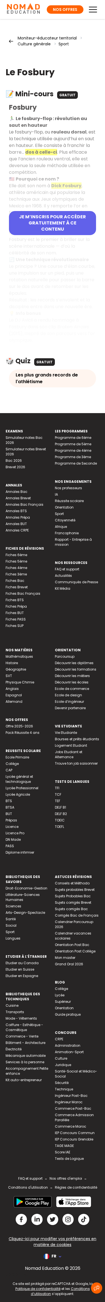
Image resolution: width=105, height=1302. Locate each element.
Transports (15, 1012)
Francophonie (67, 533)
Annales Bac (16, 491)
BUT (9, 813)
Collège (12, 763)
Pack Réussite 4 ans (22, 732)
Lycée (59, 995)
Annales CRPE (17, 530)
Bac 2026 (14, 460)
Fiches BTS (15, 600)
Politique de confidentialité (37, 1288)
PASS (10, 846)
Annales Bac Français (24, 504)
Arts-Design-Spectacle (25, 912)
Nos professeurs (68, 488)
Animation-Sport (69, 1052)
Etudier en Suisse (20, 969)
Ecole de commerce (72, 688)
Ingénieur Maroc (69, 1102)
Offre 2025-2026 (19, 726)
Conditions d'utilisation (28, 1187)
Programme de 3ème (73, 457)
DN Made (13, 839)
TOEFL (59, 826)
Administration (67, 1045)
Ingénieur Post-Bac (71, 1095)
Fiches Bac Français (23, 593)
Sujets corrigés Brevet (73, 902)
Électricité (14, 1049)
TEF (57, 800)
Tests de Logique (69, 1158)
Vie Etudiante (66, 732)
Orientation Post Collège (75, 951)
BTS (9, 800)
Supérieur (63, 1001)
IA (56, 494)
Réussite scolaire (69, 500)
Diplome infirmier (20, 852)
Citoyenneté (65, 520)
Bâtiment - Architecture (25, 1042)
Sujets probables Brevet (75, 889)
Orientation (64, 507)
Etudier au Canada (22, 963)
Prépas (11, 820)
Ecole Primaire (17, 757)
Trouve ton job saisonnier (76, 763)
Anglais (12, 688)
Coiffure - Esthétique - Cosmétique (24, 1027)
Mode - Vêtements (21, 1018)
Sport (64, 44)
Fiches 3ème (16, 574)
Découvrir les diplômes (74, 663)
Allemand (14, 701)
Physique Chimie (20, 682)
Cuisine (12, 1005)
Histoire (12, 663)
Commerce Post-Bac (73, 1108)
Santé (11, 919)
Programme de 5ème (73, 444)
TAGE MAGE (64, 1145)
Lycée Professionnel (22, 788)
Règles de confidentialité (76, 1187)
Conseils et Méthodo (72, 883)
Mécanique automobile (26, 1055)
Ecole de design (68, 695)
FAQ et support (67, 569)
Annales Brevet (18, 498)
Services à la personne (25, 1062)
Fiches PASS (16, 619)
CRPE (59, 1039)
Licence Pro (15, 833)
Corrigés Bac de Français (77, 915)
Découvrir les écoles (71, 682)
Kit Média (62, 588)
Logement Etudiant (71, 745)
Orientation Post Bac (72, 944)
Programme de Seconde (76, 463)
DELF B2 (61, 813)
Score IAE (62, 1152)
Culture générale (34, 44)
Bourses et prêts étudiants (77, 739)
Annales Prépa (18, 517)
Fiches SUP (15, 625)
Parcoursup (64, 656)
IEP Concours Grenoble (74, 1139)
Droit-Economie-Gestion (26, 888)
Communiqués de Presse (76, 582)
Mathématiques (19, 656)
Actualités (63, 575)
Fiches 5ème (16, 561)
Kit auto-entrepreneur (24, 1080)
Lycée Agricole (18, 794)
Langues (13, 938)
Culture (61, 1058)
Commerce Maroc (70, 1126)
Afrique (61, 526)
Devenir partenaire (70, 708)
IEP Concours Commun (75, 1132)
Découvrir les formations (75, 669)
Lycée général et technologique (19, 779)
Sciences (13, 906)
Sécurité (62, 1082)
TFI (57, 788)
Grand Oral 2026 (69, 964)
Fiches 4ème (16, 567)
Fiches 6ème (16, 554)
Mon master (65, 957)
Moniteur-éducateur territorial (47, 38)
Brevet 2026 (15, 467)
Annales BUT (16, 523)
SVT (9, 675)
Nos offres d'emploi (66, 1178)
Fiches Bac (15, 580)
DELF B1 (60, 807)
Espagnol (14, 695)
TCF (58, 794)
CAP (9, 770)
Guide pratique (68, 1014)
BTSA (10, 807)
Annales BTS (16, 511)
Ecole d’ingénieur (69, 701)
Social (11, 925)
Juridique (63, 1064)
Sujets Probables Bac (73, 896)
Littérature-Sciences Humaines (23, 897)
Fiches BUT (15, 612)
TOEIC (60, 820)
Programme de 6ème (73, 437)
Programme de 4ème (73, 450)
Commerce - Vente (22, 1036)
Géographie (16, 669)
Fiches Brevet (17, 587)
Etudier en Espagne (22, 975)
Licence (12, 826)
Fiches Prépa (16, 606)
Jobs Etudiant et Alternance (68, 754)
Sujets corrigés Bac (71, 909)
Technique (64, 1089)
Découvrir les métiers (72, 675)
